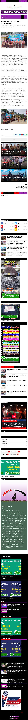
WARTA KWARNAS (4, 443)
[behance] (26, 1)
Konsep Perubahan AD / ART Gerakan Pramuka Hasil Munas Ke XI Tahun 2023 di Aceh (16, 680)
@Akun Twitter (4, 502)
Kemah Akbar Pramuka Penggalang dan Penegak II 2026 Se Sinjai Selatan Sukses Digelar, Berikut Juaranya (17, 253)
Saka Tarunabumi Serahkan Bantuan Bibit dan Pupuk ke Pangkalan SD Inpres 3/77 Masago (16, 375)
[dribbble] (23, 1)
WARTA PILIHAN (4, 27)
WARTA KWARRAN (22, 25)
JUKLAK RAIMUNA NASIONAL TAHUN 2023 (14, 609)
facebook (25, 192)
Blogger (21, 712)
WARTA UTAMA (10, 27)
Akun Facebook (23, 502)
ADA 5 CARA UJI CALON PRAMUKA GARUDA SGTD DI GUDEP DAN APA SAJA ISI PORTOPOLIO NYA (17, 671)
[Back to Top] (18, 716)
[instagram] (25, 1)
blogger (16, 192)
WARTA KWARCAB (4, 439)
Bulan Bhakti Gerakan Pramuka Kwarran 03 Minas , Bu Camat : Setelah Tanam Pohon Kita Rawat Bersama (13, 165)
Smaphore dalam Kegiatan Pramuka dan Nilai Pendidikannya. (17, 385)
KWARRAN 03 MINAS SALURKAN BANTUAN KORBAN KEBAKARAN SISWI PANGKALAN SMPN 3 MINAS (14, 152)
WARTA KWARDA (4, 441)
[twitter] (21, 1)
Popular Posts (7, 367)
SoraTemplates (15, 718)
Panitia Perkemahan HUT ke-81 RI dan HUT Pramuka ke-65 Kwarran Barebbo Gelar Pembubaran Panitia (14, 178)
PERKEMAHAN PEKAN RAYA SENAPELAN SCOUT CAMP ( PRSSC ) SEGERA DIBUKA (16, 604)
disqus (20, 192)
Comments (21, 367)
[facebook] (19, 1)
